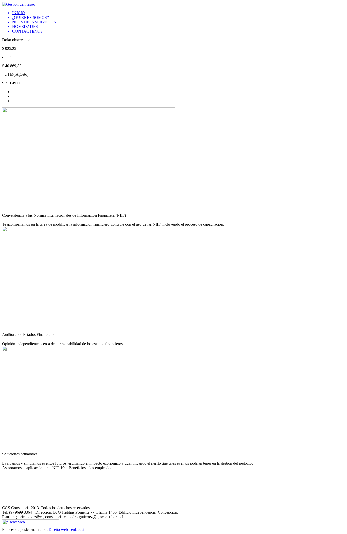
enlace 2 (77, 529)
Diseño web (58, 529)
